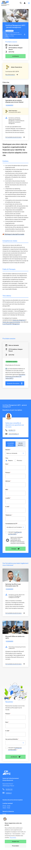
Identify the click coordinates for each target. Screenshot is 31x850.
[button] (29, 3)
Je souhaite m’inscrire (10, 444)
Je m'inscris (14, 757)
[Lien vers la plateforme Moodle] (25, 3)
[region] (15, 832)
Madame (10, 460)
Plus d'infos (13, 837)
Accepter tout (15, 841)
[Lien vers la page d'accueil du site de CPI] (5, 3)
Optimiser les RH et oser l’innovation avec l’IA (13, 585)
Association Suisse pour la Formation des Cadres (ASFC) (15, 376)
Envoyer (14, 548)
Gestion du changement (19, 320)
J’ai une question (20, 444)
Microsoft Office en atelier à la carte (14, 637)
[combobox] (16, 743)
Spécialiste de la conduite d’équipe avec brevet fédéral (14, 101)
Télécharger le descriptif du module (14, 234)
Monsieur (19, 460)
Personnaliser (15, 845)
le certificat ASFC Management (11, 324)
